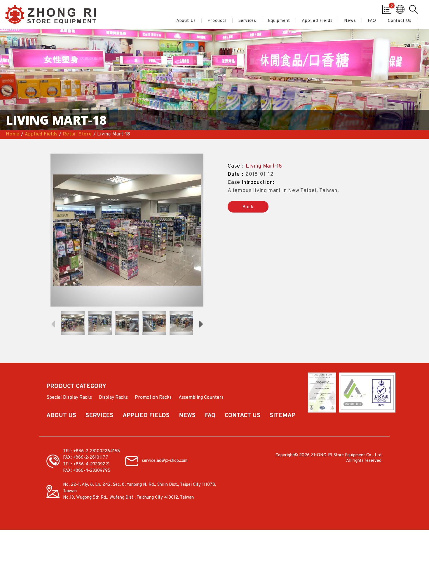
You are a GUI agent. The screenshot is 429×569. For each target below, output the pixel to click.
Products (216, 21)
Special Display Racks (69, 398)
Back (248, 206)
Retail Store (77, 134)
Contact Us (399, 21)
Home (13, 134)
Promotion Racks (153, 398)
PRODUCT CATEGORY (76, 386)
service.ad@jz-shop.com (164, 461)
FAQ (372, 21)
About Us (186, 21)
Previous (53, 323)
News (350, 21)
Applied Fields (317, 21)
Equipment (279, 21)
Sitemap (282, 416)
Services (247, 21)
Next (201, 323)
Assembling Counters (201, 398)
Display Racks (113, 398)
